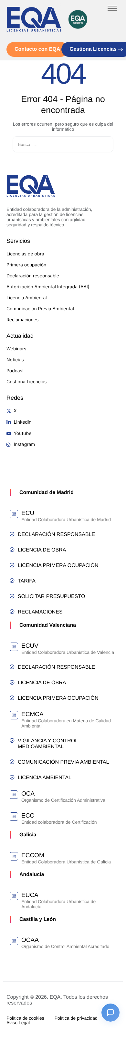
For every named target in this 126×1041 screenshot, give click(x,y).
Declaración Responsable (56, 534)
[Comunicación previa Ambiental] (12, 761)
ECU (27, 513)
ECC (27, 815)
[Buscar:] (63, 144)
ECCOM (32, 855)
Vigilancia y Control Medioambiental (48, 743)
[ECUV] (14, 647)
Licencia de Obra (42, 550)
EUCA (29, 895)
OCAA (30, 940)
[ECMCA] (14, 715)
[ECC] (14, 816)
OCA (28, 793)
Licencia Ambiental (44, 777)
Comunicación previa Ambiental (63, 762)
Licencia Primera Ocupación (58, 565)
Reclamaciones (40, 612)
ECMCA (32, 714)
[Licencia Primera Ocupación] (12, 565)
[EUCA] (14, 896)
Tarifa (27, 581)
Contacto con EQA (37, 49)
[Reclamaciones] (12, 611)
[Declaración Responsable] (12, 534)
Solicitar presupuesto (51, 596)
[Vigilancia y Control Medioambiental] (12, 740)
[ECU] (14, 514)
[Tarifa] (12, 580)
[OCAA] (14, 941)
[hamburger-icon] (112, 8)
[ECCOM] (14, 856)
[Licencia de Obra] (12, 549)
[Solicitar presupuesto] (12, 596)
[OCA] (14, 794)
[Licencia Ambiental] (12, 777)
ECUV (29, 646)
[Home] (33, 19)
